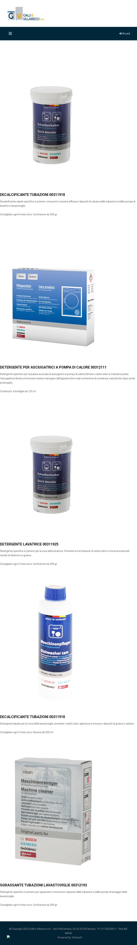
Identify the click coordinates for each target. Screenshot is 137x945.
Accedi (126, 33)
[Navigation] (9, 33)
